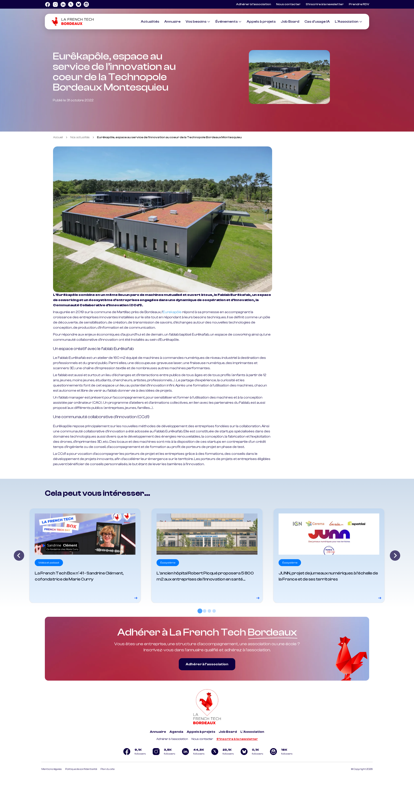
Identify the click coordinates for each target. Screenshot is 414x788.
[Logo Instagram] (55, 4)
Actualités (150, 22)
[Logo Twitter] (70, 4)
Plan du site (107, 769)
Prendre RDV (359, 4)
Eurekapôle (172, 312)
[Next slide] (395, 555)
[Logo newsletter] (86, 4)
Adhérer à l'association (172, 739)
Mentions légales (51, 769)
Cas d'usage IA (317, 22)
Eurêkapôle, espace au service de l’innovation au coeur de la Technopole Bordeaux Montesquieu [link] (169, 137)
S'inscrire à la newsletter (237, 739)
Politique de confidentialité (81, 769)
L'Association (346, 22)
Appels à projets (261, 22)
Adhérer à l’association (253, 4)
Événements (226, 22)
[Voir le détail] (85, 555)
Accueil (58, 137)
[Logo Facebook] (47, 4)
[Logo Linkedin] (63, 4)
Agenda (176, 732)
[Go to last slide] (19, 555)
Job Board (290, 22)
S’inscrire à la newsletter (325, 4)
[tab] (200, 610)
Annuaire (172, 22)
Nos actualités (80, 137)
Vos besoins (196, 22)
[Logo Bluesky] (78, 4)
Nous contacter (288, 4)
